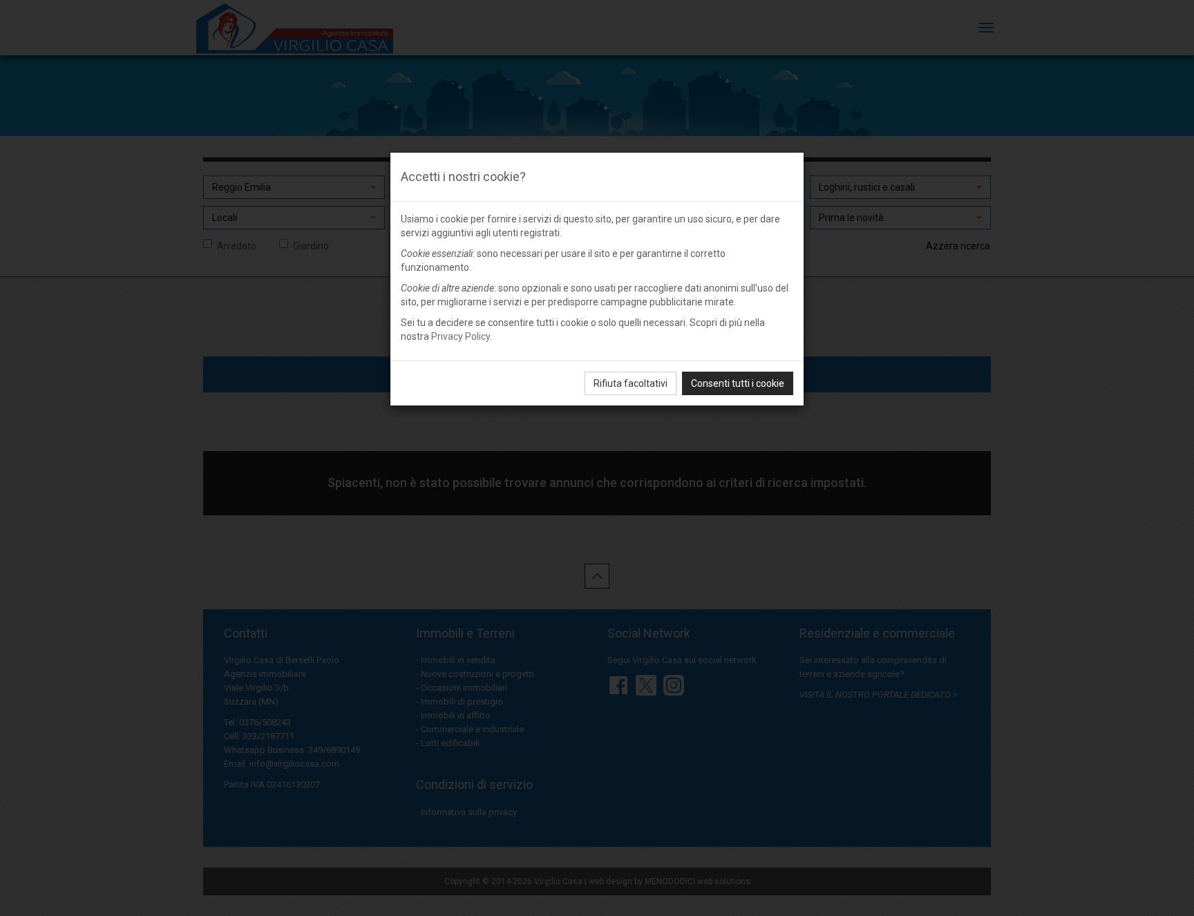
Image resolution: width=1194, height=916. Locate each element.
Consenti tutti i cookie (737, 383)
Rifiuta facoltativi (630, 383)
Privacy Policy (460, 336)
